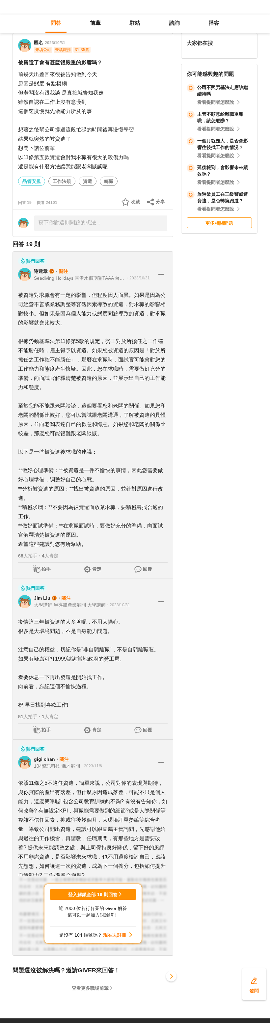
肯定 (96, 569)
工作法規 (62, 181)
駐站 (135, 23)
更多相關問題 (219, 223)
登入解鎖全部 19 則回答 (93, 894)
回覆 (147, 569)
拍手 (46, 569)
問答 (56, 23)
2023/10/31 (55, 43)
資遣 (87, 181)
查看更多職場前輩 (90, 988)
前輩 (95, 23)
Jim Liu (42, 598)
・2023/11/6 (91, 766)
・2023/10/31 (137, 278)
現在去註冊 (114, 935)
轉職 (108, 181)
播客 (214, 23)
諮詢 (174, 23)
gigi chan (44, 759)
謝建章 (41, 271)
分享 (160, 201)
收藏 (135, 201)
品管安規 (31, 181)
